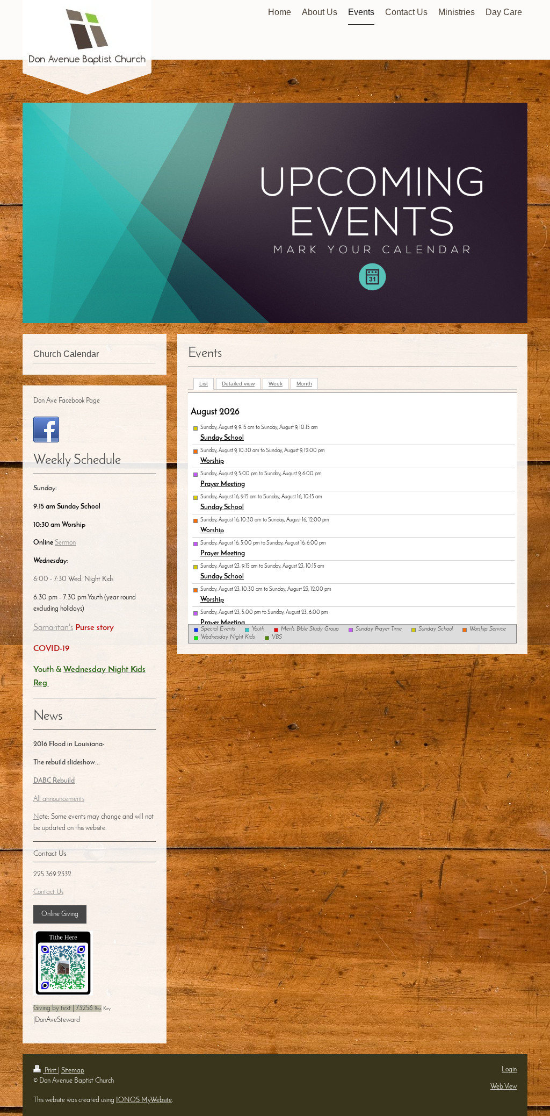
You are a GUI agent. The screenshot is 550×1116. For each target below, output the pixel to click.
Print (50, 1070)
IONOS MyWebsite (144, 1100)
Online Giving (59, 914)
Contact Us (48, 892)
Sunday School (222, 437)
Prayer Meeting (222, 484)
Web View (503, 1086)
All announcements (58, 799)
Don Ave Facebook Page (66, 400)
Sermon (65, 542)
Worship (212, 460)
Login (509, 1069)
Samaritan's (53, 628)
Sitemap (72, 1070)
